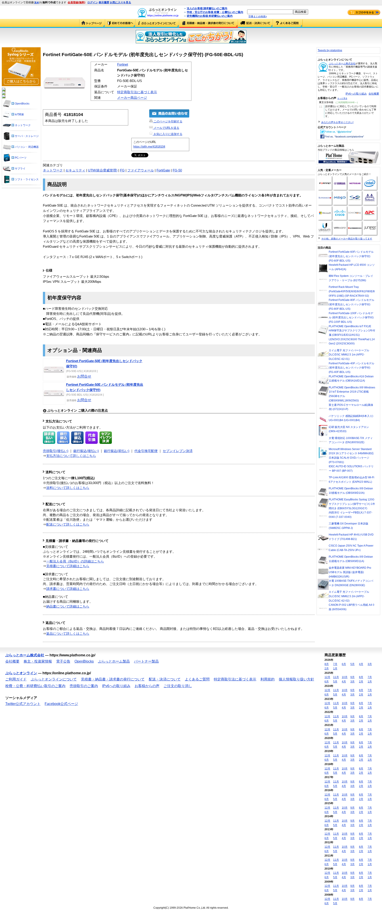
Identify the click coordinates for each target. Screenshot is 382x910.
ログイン (92, 2)
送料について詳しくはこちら (67, 488)
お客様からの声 (147, 686)
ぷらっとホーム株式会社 (342, 63)
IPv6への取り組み (356, 93)
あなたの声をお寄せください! (337, 122)
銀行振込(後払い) (86, 451)
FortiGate (163, 170)
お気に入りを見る (120, 2)
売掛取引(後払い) (55, 451)
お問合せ (84, 376)
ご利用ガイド (120, 23)
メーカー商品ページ (132, 97)
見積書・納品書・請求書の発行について (208, 23)
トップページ (92, 23)
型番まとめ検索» (257, 16)
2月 (327, 668)
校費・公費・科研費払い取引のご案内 (35, 686)
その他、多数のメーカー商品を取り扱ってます (346, 238)
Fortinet (122, 64)
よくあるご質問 (288, 23)
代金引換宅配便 (146, 451)
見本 (36, 2)
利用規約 (267, 679)
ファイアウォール (140, 170)
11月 (336, 677)
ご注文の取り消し (178, 686)
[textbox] (270, 11)
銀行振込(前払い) (116, 451)
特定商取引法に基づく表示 (137, 92)
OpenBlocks (84, 661)
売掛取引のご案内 (84, 686)
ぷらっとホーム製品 (114, 661)
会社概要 (374, 93)
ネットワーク (53, 170)
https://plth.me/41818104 (149, 146)
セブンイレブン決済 (178, 451)
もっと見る (342, 98)
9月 (352, 677)
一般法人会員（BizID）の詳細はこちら (75, 561)
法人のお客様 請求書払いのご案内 (207, 8)
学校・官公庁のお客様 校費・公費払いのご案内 (215, 12)
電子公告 (63, 661)
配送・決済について (255, 23)
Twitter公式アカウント (22, 704)
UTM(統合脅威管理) (102, 170)
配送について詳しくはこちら (67, 524)
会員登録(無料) (76, 2)
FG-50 (177, 170)
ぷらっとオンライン (21, 673)
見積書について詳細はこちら (67, 566)
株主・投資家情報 (38, 661)
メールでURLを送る (166, 127)
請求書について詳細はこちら (67, 589)
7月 (335, 664)
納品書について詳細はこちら (67, 606)
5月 (352, 664)
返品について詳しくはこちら (67, 633)
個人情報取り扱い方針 (296, 679)
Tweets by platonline (330, 50)
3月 (370, 664)
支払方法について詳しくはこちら (71, 456)
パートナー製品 (146, 661)
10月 (345, 677)
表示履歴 (104, 2)
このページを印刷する (167, 121)
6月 (344, 664)
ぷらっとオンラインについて (157, 23)
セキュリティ (75, 170)
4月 (361, 664)
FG (122, 170)
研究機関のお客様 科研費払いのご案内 (210, 15)
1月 (335, 668)
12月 (327, 677)
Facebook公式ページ (61, 704)
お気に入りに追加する (167, 134)
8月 (327, 664)
